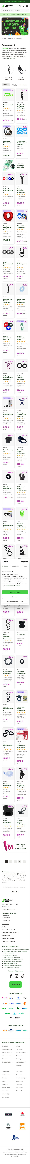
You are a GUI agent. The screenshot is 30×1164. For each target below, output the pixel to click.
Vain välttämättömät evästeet (15, 601)
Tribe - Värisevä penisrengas (21, 226)
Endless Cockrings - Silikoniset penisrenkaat (21, 378)
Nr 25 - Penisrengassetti (22, 264)
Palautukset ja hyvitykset (8, 929)
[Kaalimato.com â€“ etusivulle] (7, 900)
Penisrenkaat (6, 1075)
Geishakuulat (5, 1097)
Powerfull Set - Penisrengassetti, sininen (22, 142)
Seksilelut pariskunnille (7, 1056)
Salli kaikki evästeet (15, 592)
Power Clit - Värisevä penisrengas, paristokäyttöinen (21, 824)
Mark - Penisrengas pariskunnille (21, 745)
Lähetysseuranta (6, 935)
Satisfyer (18, 1056)
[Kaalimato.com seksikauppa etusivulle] (8, 6)
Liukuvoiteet (5, 1091)
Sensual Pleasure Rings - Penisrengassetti (8, 747)
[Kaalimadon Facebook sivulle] (10, 976)
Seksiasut (4, 1059)
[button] (26, 10)
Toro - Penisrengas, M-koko (8, 525)
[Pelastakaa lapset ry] (8, 1114)
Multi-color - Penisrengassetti (8, 190)
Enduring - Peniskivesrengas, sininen (21, 414)
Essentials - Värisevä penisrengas (21, 451)
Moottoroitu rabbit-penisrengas (21, 708)
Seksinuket (19, 1084)
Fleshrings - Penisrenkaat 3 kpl (7, 142)
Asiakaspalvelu (5, 924)
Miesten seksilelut (7, 1049)
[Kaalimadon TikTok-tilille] (22, 976)
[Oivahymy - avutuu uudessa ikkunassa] (22, 1126)
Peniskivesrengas (8, 450)
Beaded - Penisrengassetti (8, 708)
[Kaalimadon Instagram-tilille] (16, 976)
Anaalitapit (19, 1071)
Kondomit (5, 1084)
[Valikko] (27, 6)
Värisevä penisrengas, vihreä (21, 337)
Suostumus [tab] (5, 566)
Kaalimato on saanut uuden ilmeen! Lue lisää (15, 14)
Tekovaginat (19, 1059)
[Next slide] (25, 70)
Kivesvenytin (21, 634)
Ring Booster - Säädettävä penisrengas (21, 106)
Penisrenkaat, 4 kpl (8, 105)
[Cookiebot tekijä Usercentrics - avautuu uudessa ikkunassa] (21, 562)
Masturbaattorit (20, 1062)
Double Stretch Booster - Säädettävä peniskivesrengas (8, 302)
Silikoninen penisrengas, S (7, 487)
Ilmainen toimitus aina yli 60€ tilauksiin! (15, 1)
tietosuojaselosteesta (13, 585)
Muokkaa (14, 597)
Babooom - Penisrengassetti (8, 414)
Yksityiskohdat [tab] (15, 566)
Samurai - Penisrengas (7, 784)
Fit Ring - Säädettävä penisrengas (21, 190)
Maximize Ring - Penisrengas (8, 672)
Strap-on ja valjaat (21, 1078)
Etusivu (4, 38)
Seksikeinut (19, 1081)
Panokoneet (19, 1087)
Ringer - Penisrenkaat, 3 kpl (8, 264)
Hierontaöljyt (6, 1094)
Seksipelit (19, 1091)
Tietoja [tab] (25, 566)
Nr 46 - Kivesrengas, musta (7, 822)
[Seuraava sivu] (24, 861)
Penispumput (6, 1071)
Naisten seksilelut (7, 1052)
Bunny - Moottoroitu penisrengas (21, 785)
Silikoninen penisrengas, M (21, 672)
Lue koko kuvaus (11, 58)
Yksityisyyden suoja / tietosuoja (10, 932)
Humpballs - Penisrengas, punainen (7, 227)
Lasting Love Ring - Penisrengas (21, 300)
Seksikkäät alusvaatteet (7, 1062)
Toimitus (4, 927)
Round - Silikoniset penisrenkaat (7, 636)
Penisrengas (5, 48)
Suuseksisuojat (6, 1087)
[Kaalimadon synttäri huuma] (15, 26)
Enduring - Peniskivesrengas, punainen (8, 377)
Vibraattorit (19, 1049)
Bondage (4, 1078)
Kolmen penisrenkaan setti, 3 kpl (7, 337)
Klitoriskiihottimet (21, 1052)
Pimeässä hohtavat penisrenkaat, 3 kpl (21, 526)
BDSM (3, 1081)
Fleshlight (19, 1065)
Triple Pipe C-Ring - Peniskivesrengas (21, 489)
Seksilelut (5, 1046)
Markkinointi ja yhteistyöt (8, 941)
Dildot (18, 1046)
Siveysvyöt (19, 1075)
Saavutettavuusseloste (8, 938)
